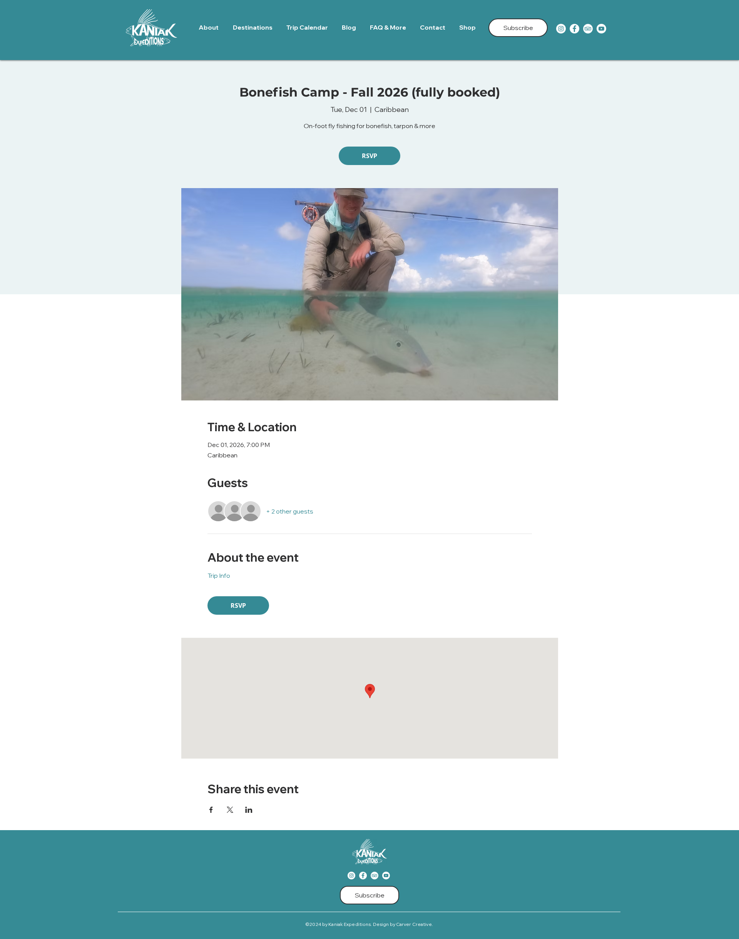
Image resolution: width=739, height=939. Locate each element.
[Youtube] (601, 28)
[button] (254, 27)
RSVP (369, 156)
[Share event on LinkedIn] (248, 810)
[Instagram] (561, 28)
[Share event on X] (230, 810)
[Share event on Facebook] (211, 810)
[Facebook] (574, 28)
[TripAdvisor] (588, 28)
